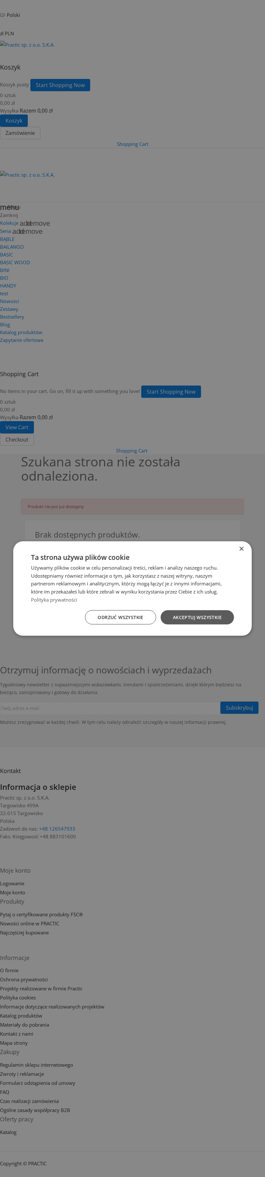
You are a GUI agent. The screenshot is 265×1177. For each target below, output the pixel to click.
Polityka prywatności (54, 599)
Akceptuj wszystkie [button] (197, 617)
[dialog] (132, 588)
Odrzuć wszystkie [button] (120, 617)
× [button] (241, 548)
